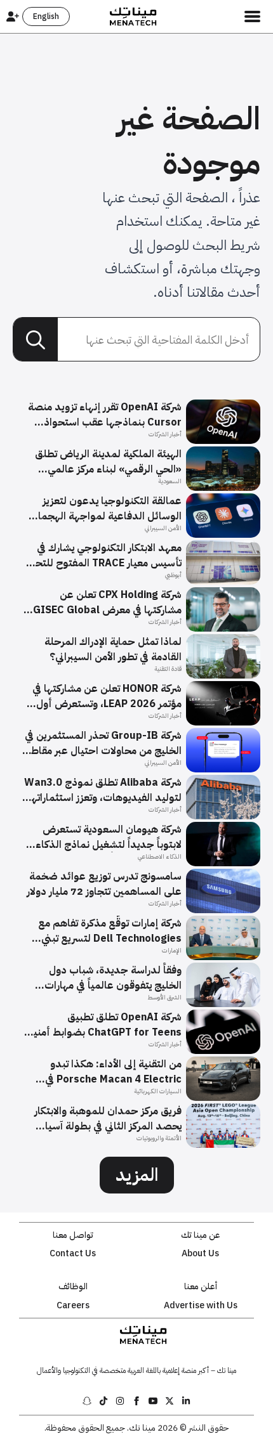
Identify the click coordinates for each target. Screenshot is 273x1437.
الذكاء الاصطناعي (160, 856)
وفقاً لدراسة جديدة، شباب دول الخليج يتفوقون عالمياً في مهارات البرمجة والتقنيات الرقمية (113, 978)
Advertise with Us (200, 1305)
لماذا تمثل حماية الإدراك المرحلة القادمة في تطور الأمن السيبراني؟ (113, 649)
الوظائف (73, 1286)
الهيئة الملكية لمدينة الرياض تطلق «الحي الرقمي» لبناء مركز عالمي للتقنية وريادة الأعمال (108, 461)
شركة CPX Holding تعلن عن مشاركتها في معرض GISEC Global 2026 (107, 602)
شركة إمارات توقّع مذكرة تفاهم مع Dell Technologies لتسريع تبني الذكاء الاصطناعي (110, 931)
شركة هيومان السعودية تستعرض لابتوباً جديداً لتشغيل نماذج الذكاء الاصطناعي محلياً (109, 837)
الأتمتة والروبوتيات (159, 1138)
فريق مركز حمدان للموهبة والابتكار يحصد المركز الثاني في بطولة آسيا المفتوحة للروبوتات (108, 1118)
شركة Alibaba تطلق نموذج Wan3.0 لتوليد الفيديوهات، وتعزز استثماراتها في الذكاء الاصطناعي (103, 790)
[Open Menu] (252, 16)
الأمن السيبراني (163, 528)
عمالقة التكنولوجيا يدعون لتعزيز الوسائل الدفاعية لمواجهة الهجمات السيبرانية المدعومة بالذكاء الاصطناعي (105, 508)
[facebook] (136, 1400)
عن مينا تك (200, 1235)
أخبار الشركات (165, 434)
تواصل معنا (73, 1235)
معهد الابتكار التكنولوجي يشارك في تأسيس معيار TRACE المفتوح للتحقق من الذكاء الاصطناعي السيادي (102, 555)
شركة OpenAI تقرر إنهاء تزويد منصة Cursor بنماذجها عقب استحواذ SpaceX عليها (105, 415)
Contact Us (73, 1253)
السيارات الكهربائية (158, 1091)
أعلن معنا (200, 1286)
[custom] (186, 1400)
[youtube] (153, 1400)
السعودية (170, 481)
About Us (200, 1253)
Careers (73, 1305)
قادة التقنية (168, 668)
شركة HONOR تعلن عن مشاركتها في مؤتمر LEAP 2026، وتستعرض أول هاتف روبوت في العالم (107, 696)
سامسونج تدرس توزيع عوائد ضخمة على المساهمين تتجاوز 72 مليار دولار (104, 884)
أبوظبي (173, 575)
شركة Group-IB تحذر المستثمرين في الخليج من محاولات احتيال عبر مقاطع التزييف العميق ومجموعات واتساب (103, 743)
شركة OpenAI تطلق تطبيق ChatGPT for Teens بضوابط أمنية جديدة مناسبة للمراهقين (105, 1025)
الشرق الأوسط (164, 997)
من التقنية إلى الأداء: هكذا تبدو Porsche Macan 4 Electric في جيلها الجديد (113, 1072)
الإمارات (172, 950)
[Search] (35, 340)
